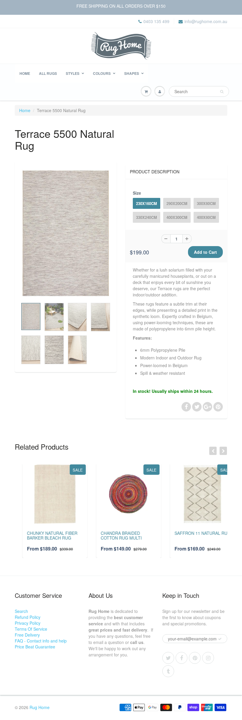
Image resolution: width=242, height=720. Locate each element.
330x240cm (146, 217)
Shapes (131, 73)
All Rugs (48, 73)
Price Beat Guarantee (35, 647)
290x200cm (176, 203)
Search (21, 611)
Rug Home (40, 707)
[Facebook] (181, 658)
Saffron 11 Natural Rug (195, 533)
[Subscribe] (220, 639)
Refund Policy (27, 617)
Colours (102, 73)
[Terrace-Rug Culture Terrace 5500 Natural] (65, 233)
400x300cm (176, 217)
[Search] (222, 91)
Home (24, 73)
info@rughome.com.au (205, 21)
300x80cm (206, 203)
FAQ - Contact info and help (41, 641)
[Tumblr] (168, 671)
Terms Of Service (31, 629)
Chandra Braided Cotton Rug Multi (113, 535)
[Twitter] (168, 658)
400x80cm (206, 217)
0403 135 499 (156, 21)
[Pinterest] (195, 658)
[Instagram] (208, 658)
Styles (72, 73)
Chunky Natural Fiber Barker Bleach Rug (44, 535)
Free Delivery (27, 635)
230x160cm (146, 203)
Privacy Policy (27, 623)
